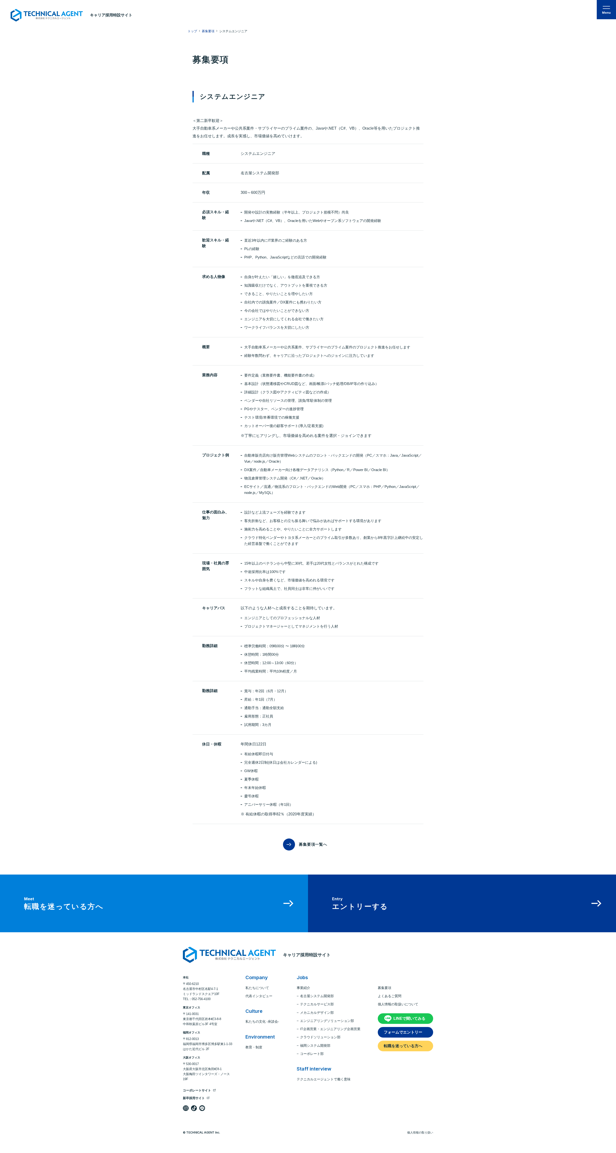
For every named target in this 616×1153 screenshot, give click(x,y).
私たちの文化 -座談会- (262, 1021)
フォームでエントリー (403, 1032)
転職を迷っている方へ (403, 1046)
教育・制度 (253, 1047)
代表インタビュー (258, 996)
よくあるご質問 (389, 996)
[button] (606, 9)
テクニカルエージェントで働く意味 (324, 1079)
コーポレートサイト (197, 1090)
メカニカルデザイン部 (317, 1012)
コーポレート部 (312, 1054)
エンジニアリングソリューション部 (327, 1021)
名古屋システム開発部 (317, 996)
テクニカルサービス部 (317, 1004)
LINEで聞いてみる (409, 1018)
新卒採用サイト (194, 1098)
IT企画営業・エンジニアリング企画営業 (330, 1029)
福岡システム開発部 (315, 1045)
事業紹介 (303, 988)
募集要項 (384, 988)
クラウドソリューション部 (320, 1037)
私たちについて (257, 988)
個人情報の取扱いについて (398, 1004)
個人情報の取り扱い (420, 1132)
